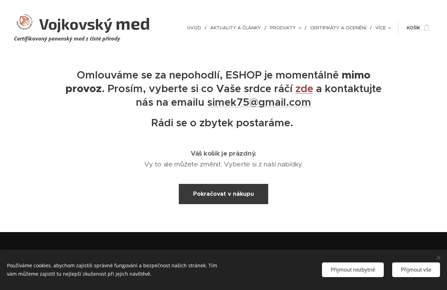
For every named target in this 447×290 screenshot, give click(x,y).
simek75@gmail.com (259, 102)
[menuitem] (196, 28)
